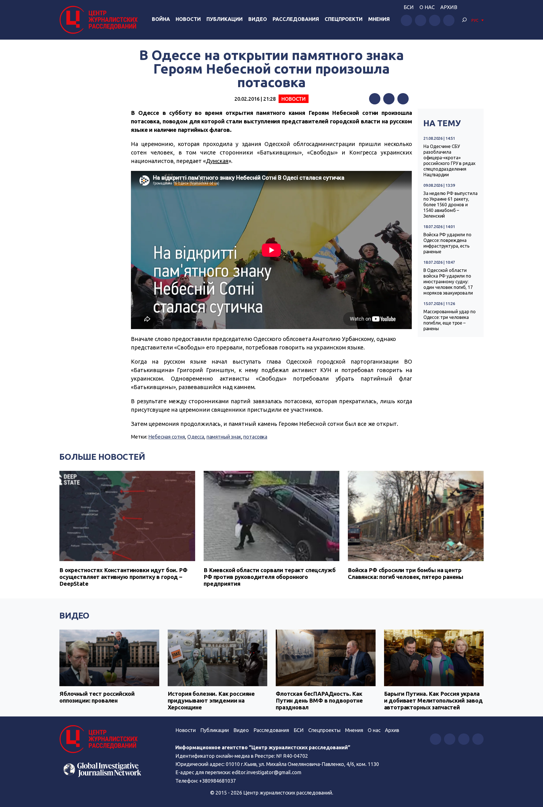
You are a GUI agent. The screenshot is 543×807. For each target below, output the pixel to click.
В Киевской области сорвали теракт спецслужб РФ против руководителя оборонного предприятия (270, 577)
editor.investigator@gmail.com (266, 772)
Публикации (224, 19)
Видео (257, 19)
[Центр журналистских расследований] (100, 20)
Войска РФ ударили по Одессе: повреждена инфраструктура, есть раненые (447, 243)
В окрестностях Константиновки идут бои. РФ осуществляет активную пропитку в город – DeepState (123, 577)
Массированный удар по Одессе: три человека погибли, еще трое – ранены (449, 320)
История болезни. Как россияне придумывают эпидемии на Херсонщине (211, 700)
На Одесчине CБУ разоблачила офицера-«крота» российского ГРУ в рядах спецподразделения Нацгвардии (449, 160)
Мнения (379, 19)
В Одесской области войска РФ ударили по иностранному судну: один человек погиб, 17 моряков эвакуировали (448, 281)
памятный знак (223, 436)
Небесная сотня (166, 436)
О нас (427, 7)
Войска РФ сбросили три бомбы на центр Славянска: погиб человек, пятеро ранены (405, 573)
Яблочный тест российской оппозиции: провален (96, 697)
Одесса (195, 436)
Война (161, 19)
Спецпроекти (344, 19)
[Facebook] (374, 98)
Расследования (296, 19)
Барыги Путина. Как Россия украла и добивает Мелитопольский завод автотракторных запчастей (433, 700)
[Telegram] (403, 98)
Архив (448, 7)
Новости (188, 19)
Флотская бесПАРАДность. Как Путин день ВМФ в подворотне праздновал (319, 700)
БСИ (409, 7)
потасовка (255, 436)
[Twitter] (389, 98)
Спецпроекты (324, 730)
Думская (217, 161)
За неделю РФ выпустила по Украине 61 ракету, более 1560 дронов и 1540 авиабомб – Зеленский (450, 204)
